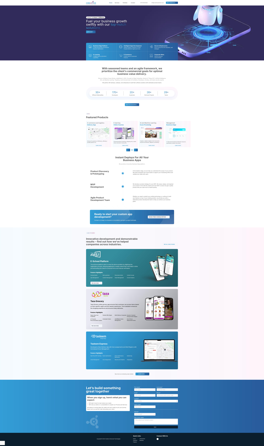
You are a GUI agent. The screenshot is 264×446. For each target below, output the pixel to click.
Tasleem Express (98, 344)
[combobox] (156, 401)
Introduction (142, 438)
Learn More (141, 374)
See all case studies (169, 244)
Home (110, 2)
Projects (135, 442)
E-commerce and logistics (95, 123)
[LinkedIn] (158, 439)
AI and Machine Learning (148, 123)
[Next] (136, 150)
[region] (175, 134)
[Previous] (128, 150)
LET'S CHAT (90, 31)
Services (117, 2)
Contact (133, 2)
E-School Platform (99, 261)
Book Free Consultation (157, 217)
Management (170, 123)
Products (135, 440)
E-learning (117, 123)
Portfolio (125, 2)
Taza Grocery (97, 301)
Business (142, 440)
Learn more (99, 145)
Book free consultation (131, 104)
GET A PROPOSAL (171, 2)
